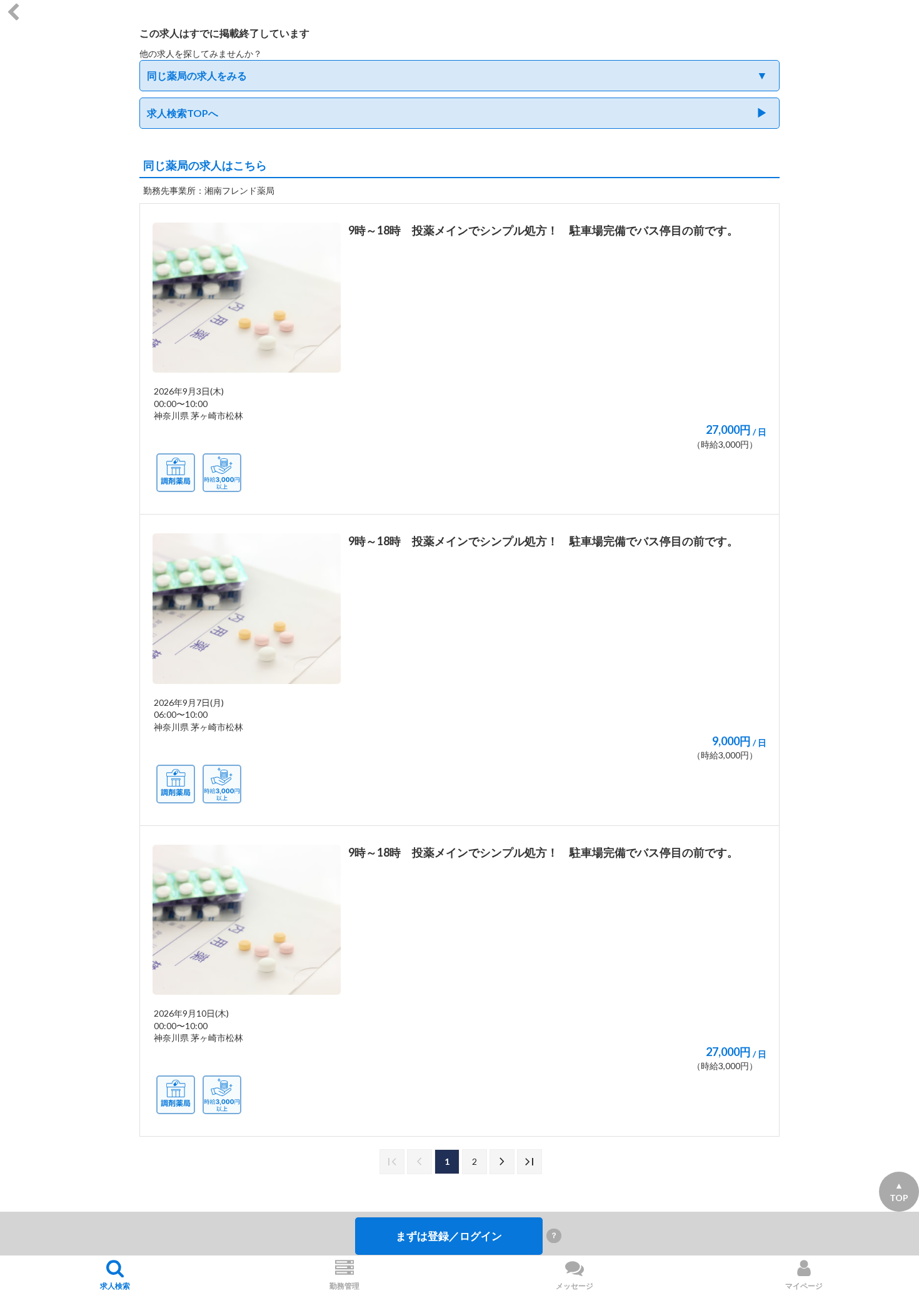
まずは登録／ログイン (449, 1235)
